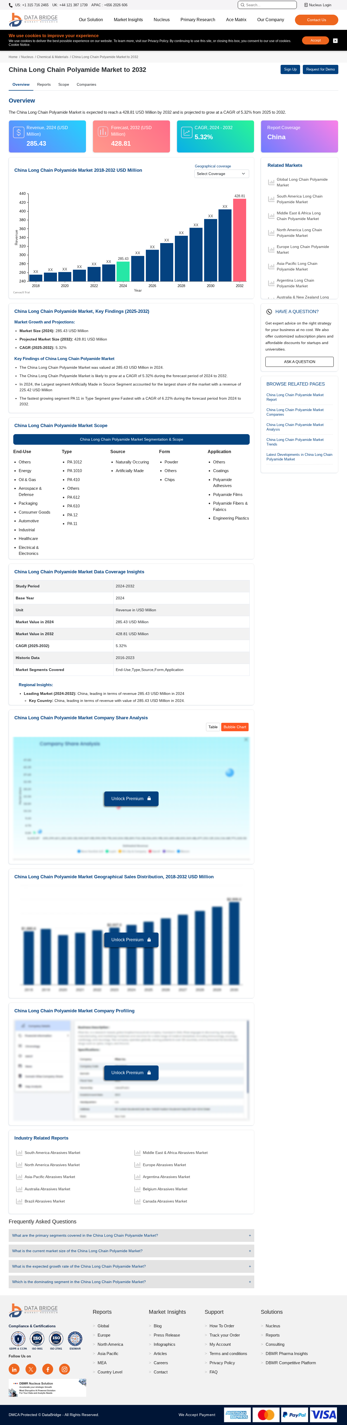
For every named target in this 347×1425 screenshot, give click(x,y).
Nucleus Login (320, 5)
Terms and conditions (228, 1353)
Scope (63, 84)
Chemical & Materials (52, 57)
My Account (220, 1344)
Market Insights (128, 19)
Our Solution (91, 19)
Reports (44, 84)
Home (13, 57)
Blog (158, 1326)
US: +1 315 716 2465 (31, 5)
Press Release (167, 1335)
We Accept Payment (198, 1415)
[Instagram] (64, 1369)
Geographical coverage (213, 166)
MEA (102, 1362)
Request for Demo (320, 69)
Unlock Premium (127, 798)
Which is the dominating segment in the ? (79, 1282)
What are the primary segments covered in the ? (85, 1235)
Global (103, 1326)
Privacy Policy (222, 1362)
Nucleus (162, 19)
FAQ (214, 1372)
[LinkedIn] (14, 1369)
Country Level (110, 1372)
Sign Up (290, 69)
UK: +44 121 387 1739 (70, 5)
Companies (86, 84)
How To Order (222, 1326)
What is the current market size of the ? (77, 1251)
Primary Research (198, 19)
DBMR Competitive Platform (291, 1362)
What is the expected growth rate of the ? (79, 1266)
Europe (104, 1335)
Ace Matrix (236, 19)
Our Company (270, 19)
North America (110, 1344)
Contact (161, 1372)
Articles (160, 1353)
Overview (21, 84)
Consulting (275, 1344)
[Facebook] (47, 1369)
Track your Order (225, 1335)
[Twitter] (30, 1369)
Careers (161, 1362)
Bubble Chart (235, 727)
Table (213, 727)
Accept (316, 40)
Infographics (164, 1344)
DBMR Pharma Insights (287, 1353)
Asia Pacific (108, 1353)
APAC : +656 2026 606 (109, 5)
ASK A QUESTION (299, 362)
